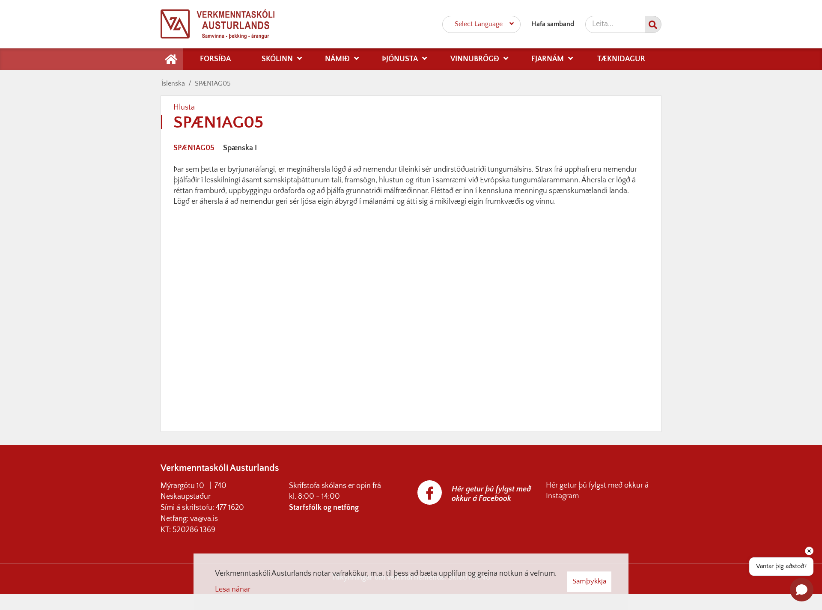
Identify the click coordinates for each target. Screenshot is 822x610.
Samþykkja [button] (589, 581)
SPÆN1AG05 (213, 83)
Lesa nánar (232, 589)
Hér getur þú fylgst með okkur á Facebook (491, 494)
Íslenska (173, 83)
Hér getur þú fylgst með (585, 485)
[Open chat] (801, 589)
